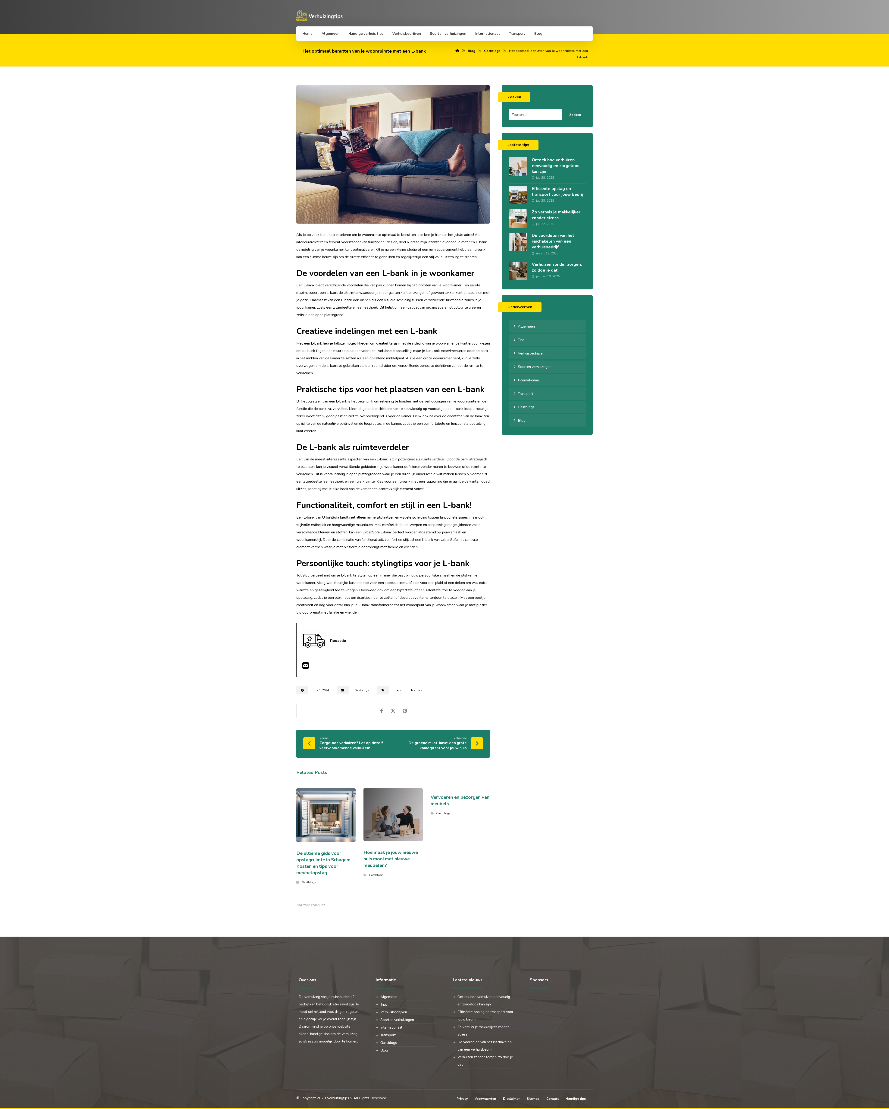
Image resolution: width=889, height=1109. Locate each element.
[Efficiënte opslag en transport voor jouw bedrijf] (518, 195)
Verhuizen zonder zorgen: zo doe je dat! (557, 267)
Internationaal (529, 380)
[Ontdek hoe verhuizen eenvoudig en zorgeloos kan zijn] (518, 166)
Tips (521, 339)
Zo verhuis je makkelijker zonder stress (556, 215)
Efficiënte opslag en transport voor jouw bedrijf (558, 191)
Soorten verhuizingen (534, 366)
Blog (522, 420)
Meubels (416, 690)
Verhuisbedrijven (531, 353)
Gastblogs (362, 690)
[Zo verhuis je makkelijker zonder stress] (518, 218)
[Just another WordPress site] (320, 15)
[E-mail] (305, 667)
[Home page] (457, 51)
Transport (525, 393)
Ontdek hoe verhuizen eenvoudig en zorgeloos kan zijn (555, 165)
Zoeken (575, 115)
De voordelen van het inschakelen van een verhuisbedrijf (553, 241)
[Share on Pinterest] (404, 711)
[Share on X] (393, 711)
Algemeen (526, 326)
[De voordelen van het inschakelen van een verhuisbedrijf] (518, 242)
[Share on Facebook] (381, 711)
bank (397, 690)
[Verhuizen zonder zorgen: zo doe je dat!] (518, 271)
